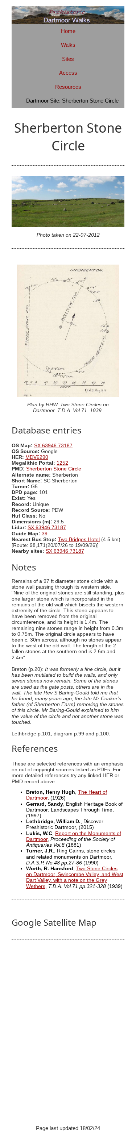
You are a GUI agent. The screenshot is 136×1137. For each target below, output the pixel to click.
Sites (68, 59)
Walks (68, 45)
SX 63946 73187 (53, 445)
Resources (68, 87)
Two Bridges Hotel (79, 539)
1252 (62, 463)
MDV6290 (36, 457)
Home (68, 31)
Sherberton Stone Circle (53, 469)
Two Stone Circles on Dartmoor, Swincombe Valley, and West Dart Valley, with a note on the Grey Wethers (74, 877)
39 (45, 533)
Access (68, 73)
